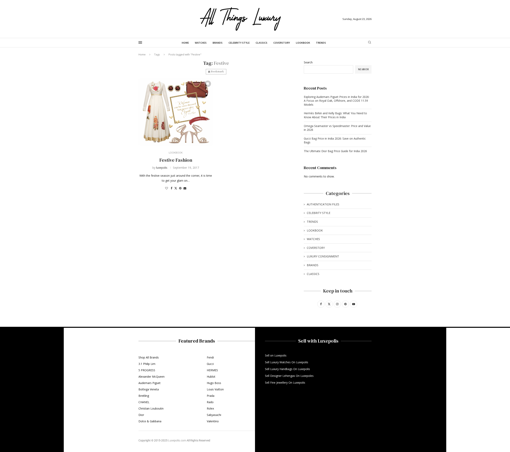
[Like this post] (166, 188)
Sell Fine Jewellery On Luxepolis (285, 382)
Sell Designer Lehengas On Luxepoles (289, 375)
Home (185, 42)
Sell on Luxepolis (275, 355)
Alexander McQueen (151, 376)
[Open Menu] (140, 42)
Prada (210, 395)
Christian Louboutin (151, 408)
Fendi (210, 357)
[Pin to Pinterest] (180, 188)
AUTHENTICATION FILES (323, 204)
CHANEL (143, 402)
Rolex (210, 408)
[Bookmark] (207, 83)
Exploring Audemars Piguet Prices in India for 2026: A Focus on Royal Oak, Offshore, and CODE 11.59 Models (336, 100)
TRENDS (321, 42)
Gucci (210, 363)
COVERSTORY (281, 42)
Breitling (143, 395)
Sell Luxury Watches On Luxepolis (286, 362)
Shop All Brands (148, 357)
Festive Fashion (175, 160)
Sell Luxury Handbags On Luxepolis (287, 369)
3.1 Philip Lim (146, 363)
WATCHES (201, 42)
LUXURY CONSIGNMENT (323, 256)
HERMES (212, 370)
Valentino (213, 421)
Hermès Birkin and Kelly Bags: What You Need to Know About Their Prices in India (335, 115)
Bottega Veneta (148, 389)
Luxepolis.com (177, 440)
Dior (141, 415)
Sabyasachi (214, 415)
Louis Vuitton (215, 389)
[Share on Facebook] (171, 188)
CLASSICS (261, 42)
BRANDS (218, 42)
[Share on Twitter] (175, 188)
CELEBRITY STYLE (239, 42)
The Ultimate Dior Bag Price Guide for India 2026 (335, 151)
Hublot (211, 376)
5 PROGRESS (146, 370)
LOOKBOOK (303, 42)
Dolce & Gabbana (149, 421)
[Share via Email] (184, 188)
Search (308, 62)
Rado (210, 402)
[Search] (370, 43)
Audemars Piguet (149, 383)
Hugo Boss (214, 383)
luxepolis (161, 167)
